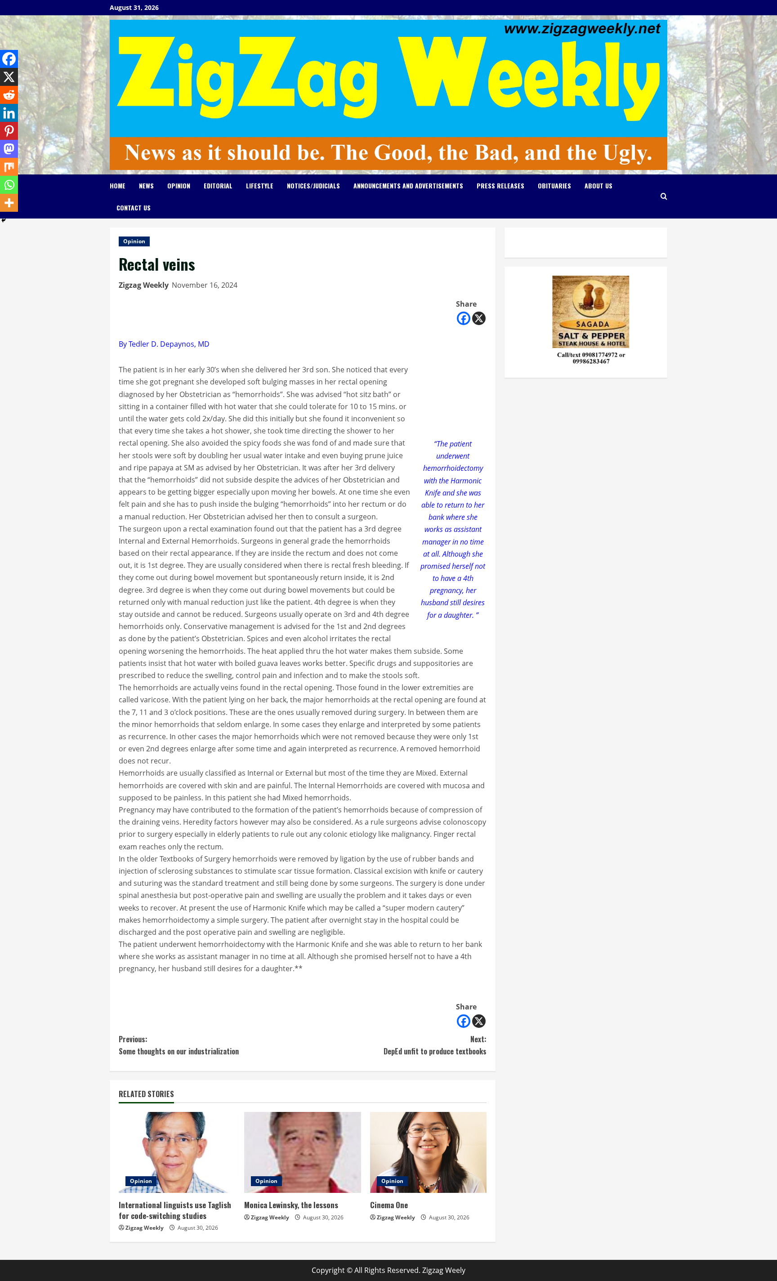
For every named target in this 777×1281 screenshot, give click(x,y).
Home (117, 185)
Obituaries (554, 185)
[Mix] (9, 167)
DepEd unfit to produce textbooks (435, 1045)
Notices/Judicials (313, 185)
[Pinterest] (9, 131)
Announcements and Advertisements (408, 185)
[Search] (664, 196)
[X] (479, 318)
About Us (598, 185)
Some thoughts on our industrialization (179, 1045)
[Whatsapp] (9, 185)
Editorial (218, 185)
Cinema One (389, 1204)
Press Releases (500, 185)
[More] (9, 203)
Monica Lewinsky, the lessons (291, 1204)
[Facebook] (463, 318)
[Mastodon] (9, 149)
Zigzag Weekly (144, 285)
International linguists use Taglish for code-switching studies (175, 1210)
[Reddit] (9, 95)
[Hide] (3, 220)
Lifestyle (259, 185)
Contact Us (133, 207)
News (146, 185)
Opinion (178, 185)
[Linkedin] (9, 113)
